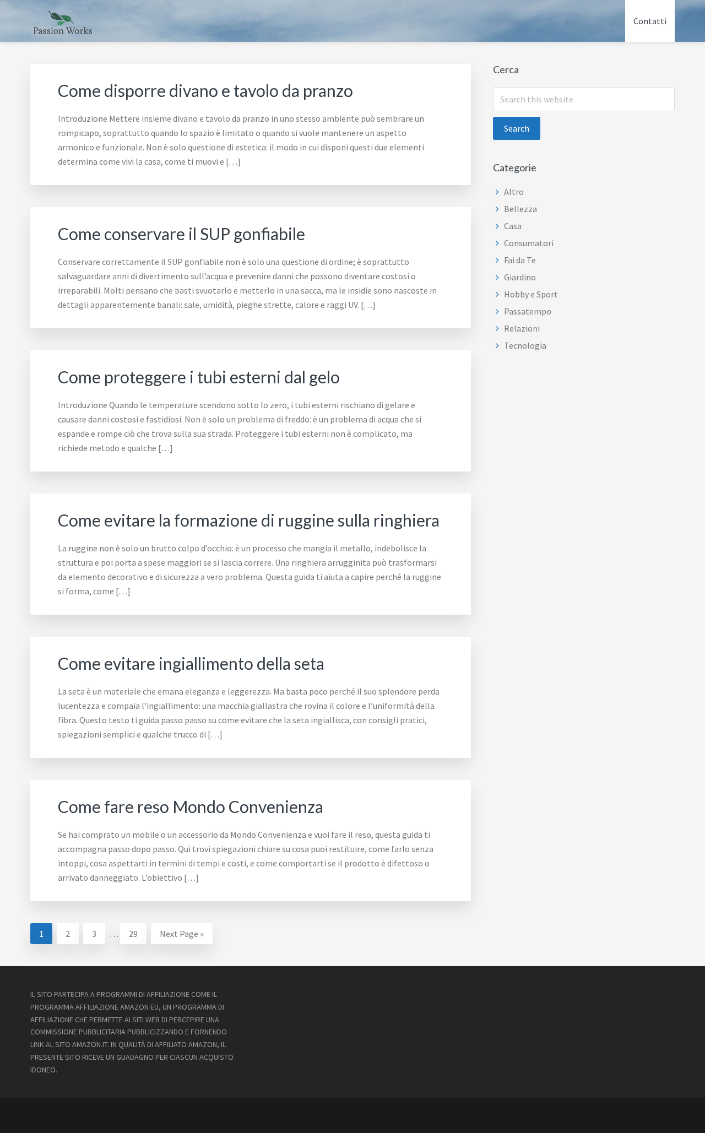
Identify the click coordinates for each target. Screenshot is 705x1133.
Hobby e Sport (531, 294)
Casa (513, 225)
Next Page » (181, 936)
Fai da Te (520, 259)
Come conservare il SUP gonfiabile (181, 233)
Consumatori (529, 242)
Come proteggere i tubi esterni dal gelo (199, 377)
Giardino (520, 277)
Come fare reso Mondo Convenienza (190, 806)
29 (137, 933)
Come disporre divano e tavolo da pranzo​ (205, 90)
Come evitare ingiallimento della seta (191, 663)
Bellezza (520, 208)
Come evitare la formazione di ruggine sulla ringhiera (249, 520)
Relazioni (522, 328)
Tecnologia (525, 345)
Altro (514, 191)
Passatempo (527, 311)
